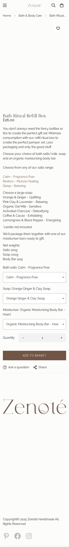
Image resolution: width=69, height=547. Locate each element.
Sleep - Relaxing (14, 186)
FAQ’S (6, 446)
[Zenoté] (34, 5)
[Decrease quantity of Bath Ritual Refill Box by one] (23, 338)
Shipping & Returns (13, 494)
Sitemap (7, 470)
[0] (61, 5)
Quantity (9, 337)
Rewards (7, 475)
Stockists (7, 442)
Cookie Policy (10, 482)
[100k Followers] (28, 536)
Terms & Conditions (13, 490)
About (6, 454)
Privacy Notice (10, 486)
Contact (7, 458)
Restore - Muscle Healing (21, 181)
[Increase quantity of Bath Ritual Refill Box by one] (61, 338)
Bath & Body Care (30, 15)
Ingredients (9, 466)
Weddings (8, 438)
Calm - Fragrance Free (18, 177)
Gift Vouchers (10, 434)
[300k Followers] (17, 536)
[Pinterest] (6, 536)
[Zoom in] (58, 101)
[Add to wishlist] (58, 28)
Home (7, 15)
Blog (5, 462)
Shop (5, 430)
